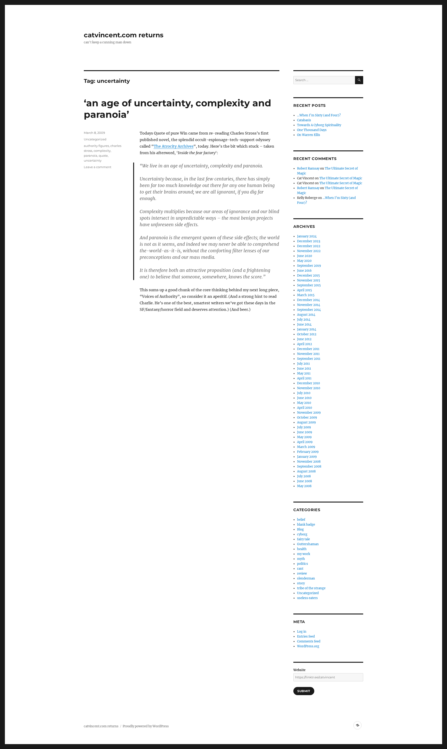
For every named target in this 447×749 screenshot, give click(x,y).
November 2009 (309, 413)
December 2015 (308, 275)
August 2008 (306, 471)
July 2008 (304, 476)
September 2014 (309, 310)
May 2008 (304, 486)
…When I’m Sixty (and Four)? (319, 115)
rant (300, 569)
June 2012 (304, 339)
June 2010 (304, 398)
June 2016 (304, 271)
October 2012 (306, 334)
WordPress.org (308, 646)
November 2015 (308, 280)
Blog (300, 529)
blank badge (306, 525)
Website (299, 670)
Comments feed (308, 641)
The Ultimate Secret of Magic (340, 178)
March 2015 (306, 295)
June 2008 (304, 481)
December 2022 (308, 246)
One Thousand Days (312, 130)
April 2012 (304, 344)
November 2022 (309, 251)
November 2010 (308, 388)
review (302, 574)
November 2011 (308, 354)
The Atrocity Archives (173, 146)
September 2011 (308, 359)
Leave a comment (97, 167)
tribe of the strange (311, 588)
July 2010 (303, 393)
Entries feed (306, 636)
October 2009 (307, 418)
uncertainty (93, 160)
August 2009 (306, 422)
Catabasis (304, 120)
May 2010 (304, 403)
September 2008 (309, 466)
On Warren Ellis (308, 135)
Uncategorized (95, 139)
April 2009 (305, 442)
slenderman (306, 578)
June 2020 (304, 256)
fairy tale (303, 539)
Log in (301, 632)
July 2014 (303, 320)
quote (103, 155)
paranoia (90, 155)
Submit (303, 691)
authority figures (96, 146)
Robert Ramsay (308, 168)
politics (302, 564)
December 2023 (308, 241)
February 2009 (308, 452)
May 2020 (304, 261)
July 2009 (304, 427)
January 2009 (307, 457)
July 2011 (303, 364)
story (301, 583)
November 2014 (308, 305)
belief (301, 520)
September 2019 (309, 266)
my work (303, 554)
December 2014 (308, 300)
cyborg (302, 534)
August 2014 (306, 315)
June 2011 (304, 369)
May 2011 (304, 373)
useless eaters (307, 598)
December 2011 (308, 349)
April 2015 (304, 290)
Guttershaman (308, 544)
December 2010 (308, 383)
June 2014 (304, 324)
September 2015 (309, 285)
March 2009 (306, 447)
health (302, 549)
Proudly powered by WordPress (146, 726)
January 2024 (307, 236)
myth (301, 559)
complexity (102, 151)
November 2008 (309, 462)
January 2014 (306, 329)
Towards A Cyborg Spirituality (319, 125)
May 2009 (304, 437)
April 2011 (304, 378)
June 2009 (304, 432)
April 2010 (304, 408)
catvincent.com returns (123, 35)
